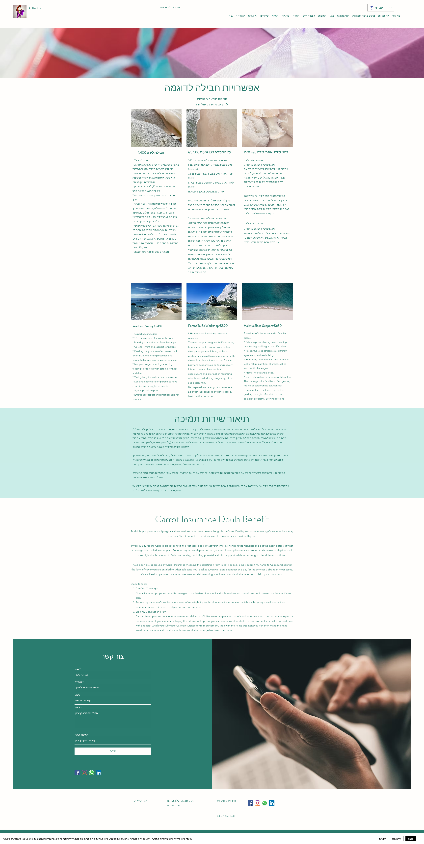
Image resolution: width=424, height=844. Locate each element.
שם (77, 669)
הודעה (78, 707)
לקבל (410, 838)
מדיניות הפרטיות (42, 838)
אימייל (78, 682)
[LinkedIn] (98, 772)
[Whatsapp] (91, 772)
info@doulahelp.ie (226, 800)
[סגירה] (420, 838)
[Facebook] (77, 772)
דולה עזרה (37, 7)
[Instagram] (84, 772)
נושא (77, 694)
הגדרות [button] (382, 838)
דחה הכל (396, 838)
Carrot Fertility (163, 545)
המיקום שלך (81, 735)
